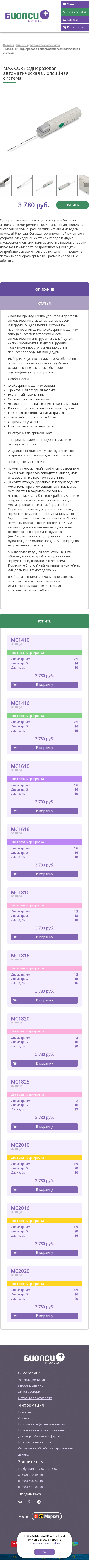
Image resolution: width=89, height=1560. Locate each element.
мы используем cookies (44, 1543)
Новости (24, 1412)
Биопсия (22, 45)
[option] (44, 130)
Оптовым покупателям (35, 1398)
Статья (44, 303)
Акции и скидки (29, 1392)
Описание (44, 289)
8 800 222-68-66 (76, 12)
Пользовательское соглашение (41, 1430)
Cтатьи (23, 1418)
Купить (72, 205)
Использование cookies (35, 1442)
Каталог (8, 45)
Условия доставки (31, 1380)
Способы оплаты (30, 1386)
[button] (2, 185)
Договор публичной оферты (39, 1436)
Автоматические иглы (45, 45)
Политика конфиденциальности (41, 1424)
